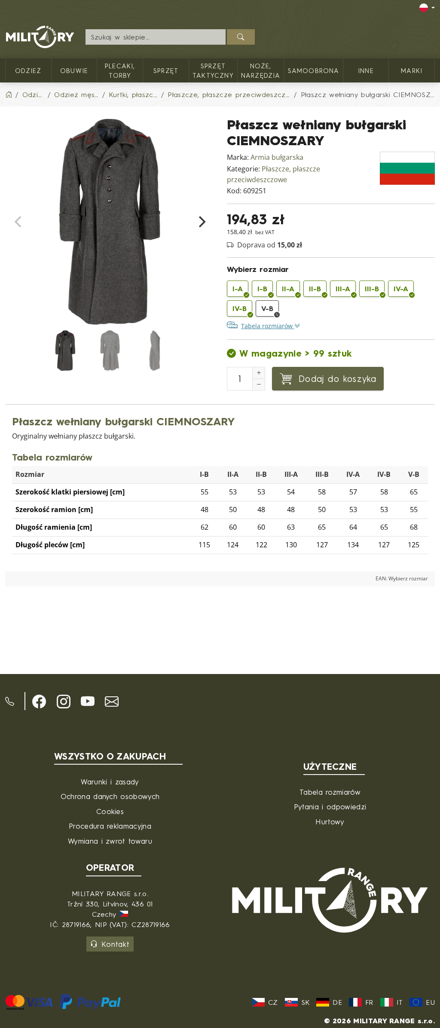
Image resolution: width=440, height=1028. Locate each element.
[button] (39, 701)
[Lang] (427, 7)
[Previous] (18, 221)
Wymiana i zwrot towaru (110, 840)
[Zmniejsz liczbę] (258, 384)
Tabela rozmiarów (330, 791)
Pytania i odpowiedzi (330, 806)
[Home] (8, 94)
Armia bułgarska (277, 157)
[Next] (201, 221)
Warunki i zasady (110, 781)
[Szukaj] (241, 37)
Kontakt (115, 944)
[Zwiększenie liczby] (258, 373)
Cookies (110, 811)
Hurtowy (329, 821)
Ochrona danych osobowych (110, 796)
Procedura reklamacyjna (110, 825)
